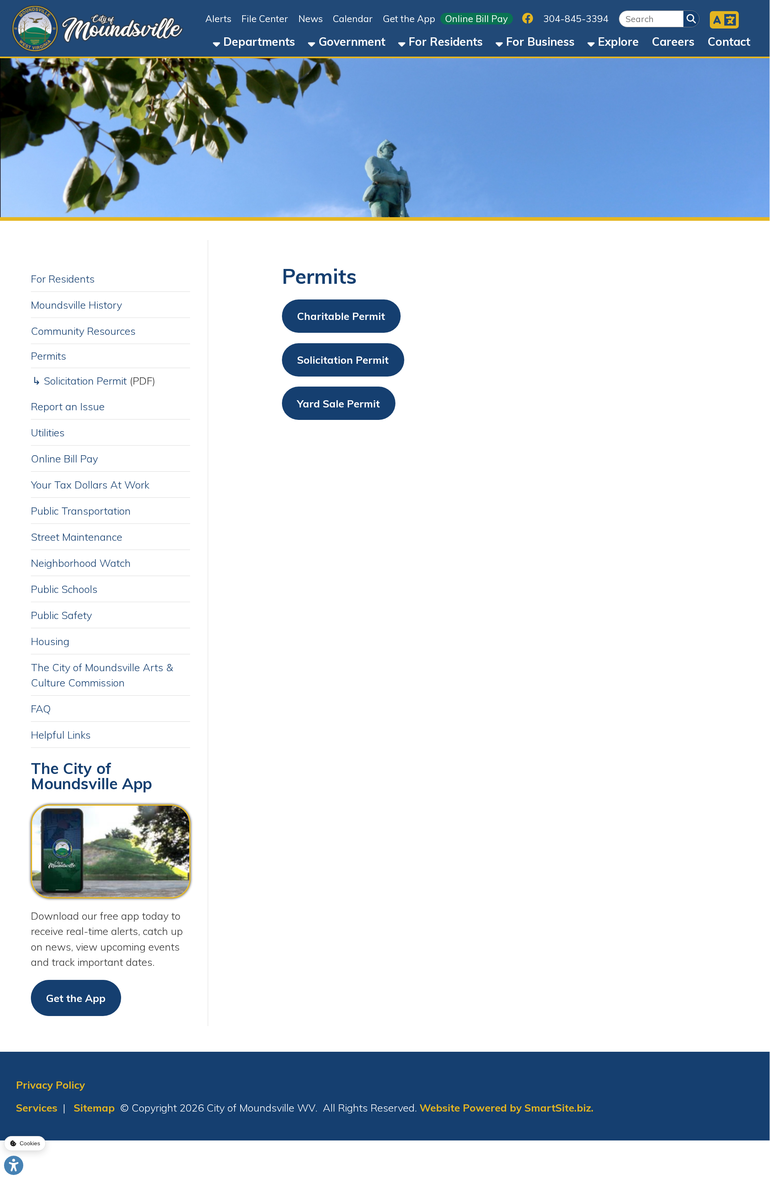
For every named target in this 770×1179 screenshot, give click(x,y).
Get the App (409, 18)
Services (36, 1107)
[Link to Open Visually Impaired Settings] (13, 1165)
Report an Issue (68, 406)
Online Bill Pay (476, 18)
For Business (539, 42)
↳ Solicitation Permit (79, 380)
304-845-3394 (575, 18)
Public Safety (61, 615)
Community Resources (83, 330)
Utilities (48, 432)
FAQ (41, 708)
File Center (264, 18)
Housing (50, 641)
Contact (728, 42)
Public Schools (64, 588)
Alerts (218, 18)
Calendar (353, 18)
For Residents (444, 42)
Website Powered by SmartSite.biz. (506, 1107)
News (310, 18)
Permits (48, 355)
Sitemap (94, 1107)
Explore (617, 42)
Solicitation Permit (343, 359)
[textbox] (651, 19)
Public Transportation (81, 510)
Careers (673, 42)
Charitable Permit (341, 316)
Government (350, 42)
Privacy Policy (50, 1084)
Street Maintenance (76, 536)
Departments (257, 42)
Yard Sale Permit (338, 403)
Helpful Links (61, 734)
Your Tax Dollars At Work (90, 484)
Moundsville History (76, 304)
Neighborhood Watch (81, 562)
